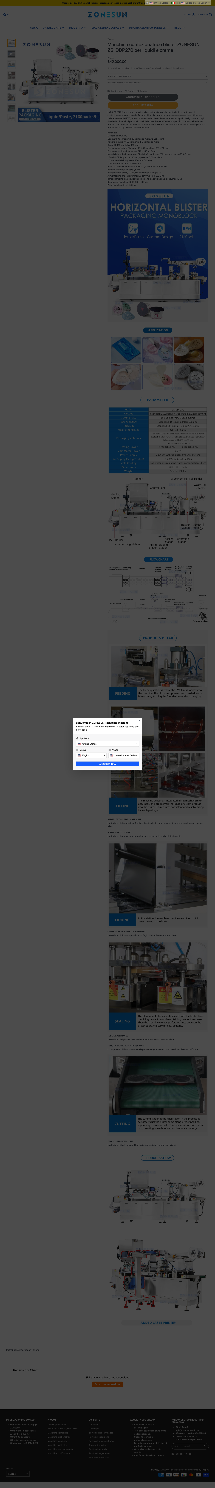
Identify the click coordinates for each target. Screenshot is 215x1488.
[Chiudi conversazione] (139, 721)
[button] (178, 2)
